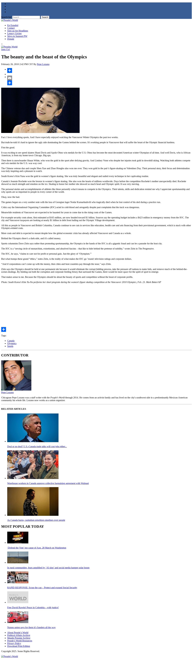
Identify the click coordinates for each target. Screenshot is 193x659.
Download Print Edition (18, 646)
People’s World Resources (19, 640)
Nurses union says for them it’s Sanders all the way (31, 627)
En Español (12, 25)
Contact (11, 28)
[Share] (99, 70)
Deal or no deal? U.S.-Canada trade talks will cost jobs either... (37, 446)
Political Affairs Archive (18, 635)
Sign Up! (5, 49)
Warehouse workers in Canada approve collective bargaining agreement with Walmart (48, 483)
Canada (10, 340)
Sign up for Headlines (17, 30)
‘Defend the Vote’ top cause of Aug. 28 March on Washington (36, 547)
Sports (10, 346)
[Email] (99, 78)
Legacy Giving (14, 33)
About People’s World (17, 632)
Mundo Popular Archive (18, 638)
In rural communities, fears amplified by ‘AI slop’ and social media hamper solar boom (48, 567)
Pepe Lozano (43, 64)
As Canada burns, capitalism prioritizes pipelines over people (36, 520)
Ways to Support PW (17, 36)
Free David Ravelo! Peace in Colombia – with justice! (33, 607)
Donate (10, 39)
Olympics (11, 343)
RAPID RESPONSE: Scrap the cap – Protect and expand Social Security (42, 587)
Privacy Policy (14, 643)
